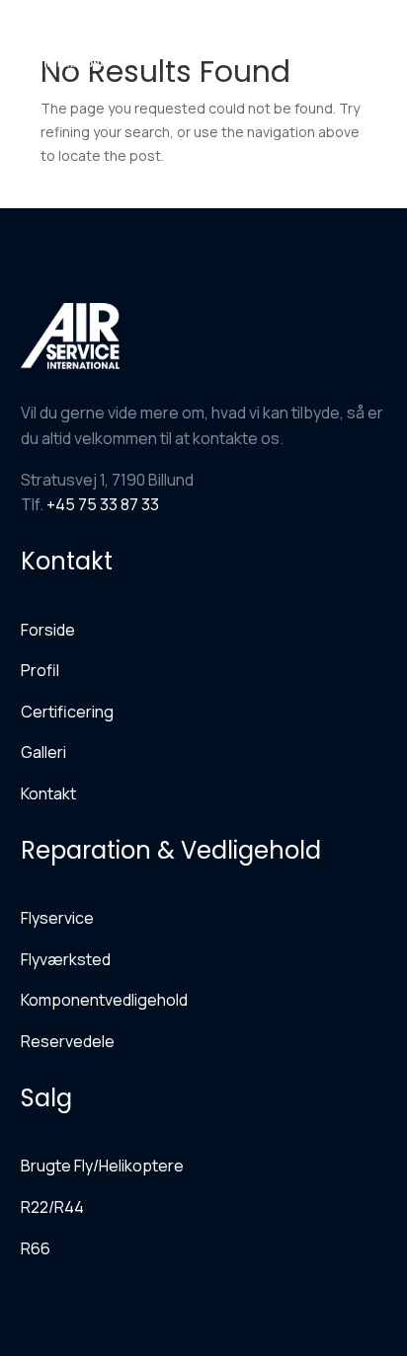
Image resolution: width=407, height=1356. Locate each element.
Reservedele (68, 1041)
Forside (48, 629)
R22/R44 (52, 1207)
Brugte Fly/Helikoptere (102, 1165)
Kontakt (48, 793)
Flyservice (57, 918)
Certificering (67, 711)
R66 (35, 1248)
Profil (40, 670)
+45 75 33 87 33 (102, 504)
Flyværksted (66, 959)
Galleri (43, 752)
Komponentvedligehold (104, 1000)
